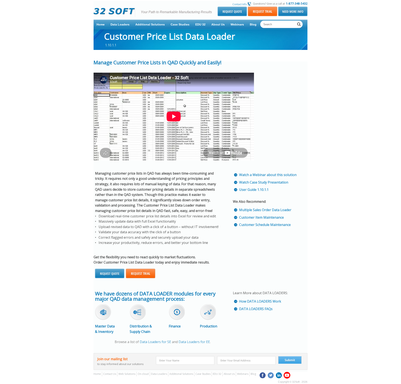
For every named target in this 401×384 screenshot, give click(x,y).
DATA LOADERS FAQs (256, 309)
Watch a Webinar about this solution (268, 174)
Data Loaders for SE (155, 342)
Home (100, 24)
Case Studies (180, 24)
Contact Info (239, 4)
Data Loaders (119, 24)
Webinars (237, 24)
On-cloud (143, 374)
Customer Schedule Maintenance (265, 224)
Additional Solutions (150, 24)
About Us (218, 24)
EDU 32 (200, 24)
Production (208, 326)
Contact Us (109, 374)
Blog (253, 24)
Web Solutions (126, 374)
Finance (175, 326)
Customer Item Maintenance (261, 217)
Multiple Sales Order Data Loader (265, 210)
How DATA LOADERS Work (260, 301)
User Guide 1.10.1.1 (254, 189)
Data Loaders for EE (194, 342)
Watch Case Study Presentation (263, 182)
